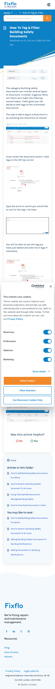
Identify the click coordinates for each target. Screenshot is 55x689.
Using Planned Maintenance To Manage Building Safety (25, 496)
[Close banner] (51, 286)
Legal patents (31, 671)
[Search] (47, 18)
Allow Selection (27, 390)
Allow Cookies (27, 380)
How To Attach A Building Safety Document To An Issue (26, 486)
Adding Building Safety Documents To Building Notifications (28, 541)
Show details (39, 371)
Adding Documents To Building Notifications (25, 552)
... (16, 12)
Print (13, 460)
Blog (6, 647)
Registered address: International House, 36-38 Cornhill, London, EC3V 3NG (27, 677)
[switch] (47, 341)
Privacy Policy (15, 319)
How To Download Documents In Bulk (28, 505)
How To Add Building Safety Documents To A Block (29, 475)
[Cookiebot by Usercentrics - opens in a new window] (32, 286)
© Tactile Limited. (27, 684)
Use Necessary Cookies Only (27, 400)
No (21, 441)
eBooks (8, 656)
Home (7, 12)
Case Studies (11, 652)
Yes (36, 441)
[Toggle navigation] (48, 4)
